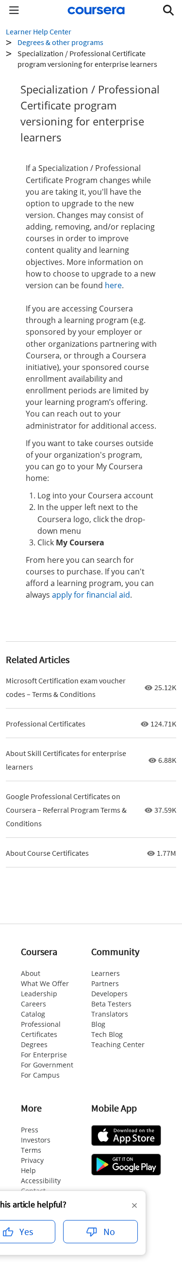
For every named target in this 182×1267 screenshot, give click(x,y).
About (30, 973)
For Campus (40, 1075)
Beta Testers (111, 1003)
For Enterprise (44, 1054)
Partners (105, 983)
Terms (31, 1150)
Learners (105, 973)
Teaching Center (118, 1044)
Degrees (34, 1044)
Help (28, 1170)
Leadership (39, 993)
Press (29, 1129)
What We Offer (45, 983)
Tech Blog (107, 1034)
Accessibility (41, 1180)
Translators (109, 1014)
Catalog (33, 1014)
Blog (98, 1024)
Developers (109, 993)
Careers (33, 1003)
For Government (47, 1064)
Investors (35, 1139)
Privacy (32, 1160)
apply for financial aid (91, 594)
